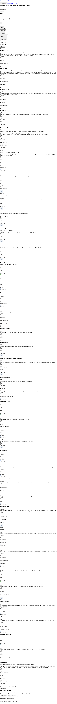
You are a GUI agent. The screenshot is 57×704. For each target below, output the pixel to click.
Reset (2, 27)
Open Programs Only (4, 40)
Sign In (8, 3)
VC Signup (15, 3)
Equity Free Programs (4, 41)
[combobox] (1, 23)
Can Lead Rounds (3, 42)
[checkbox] (0, 40)
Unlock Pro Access (11, 3)
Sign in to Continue (3, 688)
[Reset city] (6, 36)
